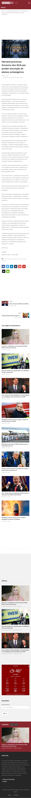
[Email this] (8, 271)
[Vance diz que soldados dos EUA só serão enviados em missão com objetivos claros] (15, 303)
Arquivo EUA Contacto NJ (12, 10)
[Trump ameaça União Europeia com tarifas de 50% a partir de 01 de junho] (15, 315)
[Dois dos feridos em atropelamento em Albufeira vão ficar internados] (15, 617)
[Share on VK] (3, 271)
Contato (5, 781)
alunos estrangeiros (8, 259)
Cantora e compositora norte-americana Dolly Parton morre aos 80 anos (14, 745)
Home (3, 10)
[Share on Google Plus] (19, 266)
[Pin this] (24, 266)
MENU (3, 7)
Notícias (21, 77)
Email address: (6, 704)
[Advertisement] (15, 26)
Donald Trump (16, 259)
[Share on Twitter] (7, 266)
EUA (21, 259)
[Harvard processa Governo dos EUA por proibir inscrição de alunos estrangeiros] (15, 336)
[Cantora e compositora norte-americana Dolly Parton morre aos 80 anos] (15, 593)
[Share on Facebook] (3, 266)
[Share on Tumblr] (15, 266)
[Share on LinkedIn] (11, 266)
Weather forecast (15, 694)
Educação (17, 77)
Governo (25, 259)
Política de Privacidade (9, 779)
